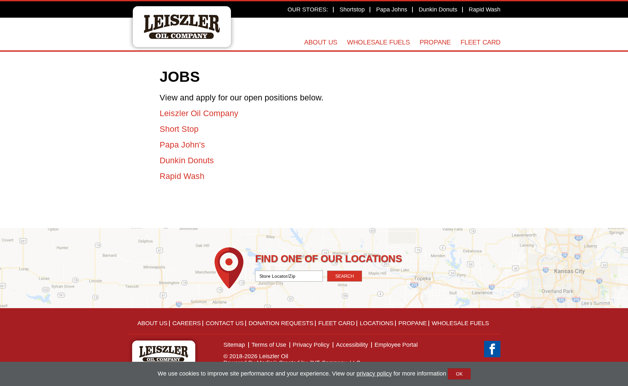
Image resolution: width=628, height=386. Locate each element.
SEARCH (344, 276)
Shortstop (352, 9)
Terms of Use (269, 345)
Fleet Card (480, 42)
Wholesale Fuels (378, 42)
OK (459, 374)
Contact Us (225, 323)
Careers (186, 323)
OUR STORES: (308, 9)
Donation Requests (281, 323)
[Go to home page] (182, 26)
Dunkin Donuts (438, 9)
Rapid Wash (484, 9)
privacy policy (374, 373)
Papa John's (182, 144)
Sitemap (234, 345)
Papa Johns (391, 9)
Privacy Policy (311, 345)
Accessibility (352, 345)
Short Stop (179, 128)
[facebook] (492, 349)
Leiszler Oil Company (199, 113)
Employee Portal (396, 345)
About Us (320, 42)
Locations (376, 323)
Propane (435, 42)
